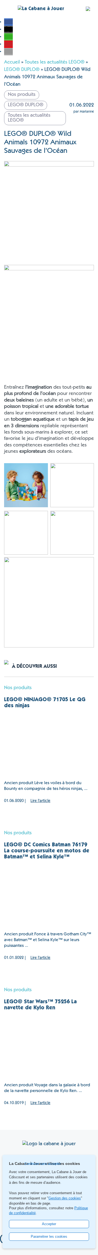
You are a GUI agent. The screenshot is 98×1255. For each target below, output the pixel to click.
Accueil (12, 62)
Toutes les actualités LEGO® (54, 62)
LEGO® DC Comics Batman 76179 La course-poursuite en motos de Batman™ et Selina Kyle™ (46, 851)
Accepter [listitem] (49, 1224)
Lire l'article (40, 801)
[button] (8, 21)
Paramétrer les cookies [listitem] (49, 1236)
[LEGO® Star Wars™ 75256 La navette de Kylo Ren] (49, 1047)
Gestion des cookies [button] (64, 1198)
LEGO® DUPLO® (21, 69)
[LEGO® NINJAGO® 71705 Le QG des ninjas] (49, 745)
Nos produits (18, 688)
